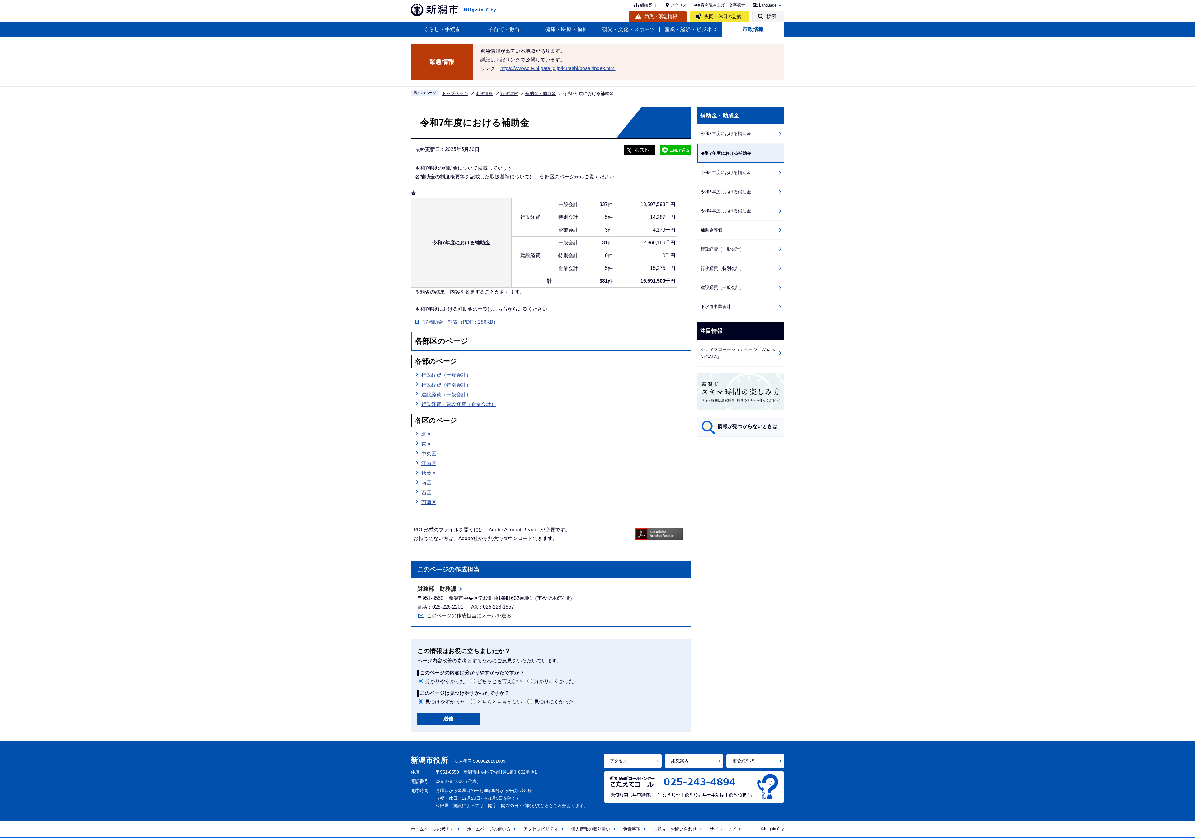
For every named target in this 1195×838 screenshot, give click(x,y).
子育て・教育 (504, 29)
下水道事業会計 (716, 306)
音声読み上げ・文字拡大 (723, 5)
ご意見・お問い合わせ (675, 828)
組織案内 (648, 5)
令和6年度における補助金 (726, 172)
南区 (426, 482)
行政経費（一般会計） (446, 375)
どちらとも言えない (499, 681)
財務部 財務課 (437, 589)
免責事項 (631, 828)
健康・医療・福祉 (566, 29)
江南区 (428, 463)
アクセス (678, 5)
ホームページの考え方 (432, 828)
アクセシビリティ (540, 828)
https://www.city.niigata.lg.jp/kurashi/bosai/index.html (558, 68)
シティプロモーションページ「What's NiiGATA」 (738, 353)
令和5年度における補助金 (726, 191)
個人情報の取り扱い (590, 828)
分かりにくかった (554, 681)
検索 (771, 16)
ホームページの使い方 (489, 828)
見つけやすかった (445, 701)
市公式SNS (743, 760)
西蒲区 (428, 502)
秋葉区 (428, 473)
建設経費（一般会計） (446, 394)
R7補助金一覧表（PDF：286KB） (459, 322)
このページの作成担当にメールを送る (469, 615)
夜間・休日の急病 (723, 16)
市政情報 (753, 29)
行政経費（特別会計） (446, 385)
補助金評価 (711, 230)
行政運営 (509, 93)
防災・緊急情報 (660, 16)
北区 (426, 434)
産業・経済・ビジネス (690, 29)
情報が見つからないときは (747, 426)
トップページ (455, 93)
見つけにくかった (554, 701)
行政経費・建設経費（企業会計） (458, 404)
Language (767, 5)
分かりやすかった (445, 681)
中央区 (428, 453)
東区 (426, 444)
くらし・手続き (442, 29)
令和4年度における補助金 (726, 210)
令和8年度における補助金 (726, 133)
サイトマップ (723, 828)
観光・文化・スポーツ (628, 29)
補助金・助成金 (540, 93)
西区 (426, 492)
